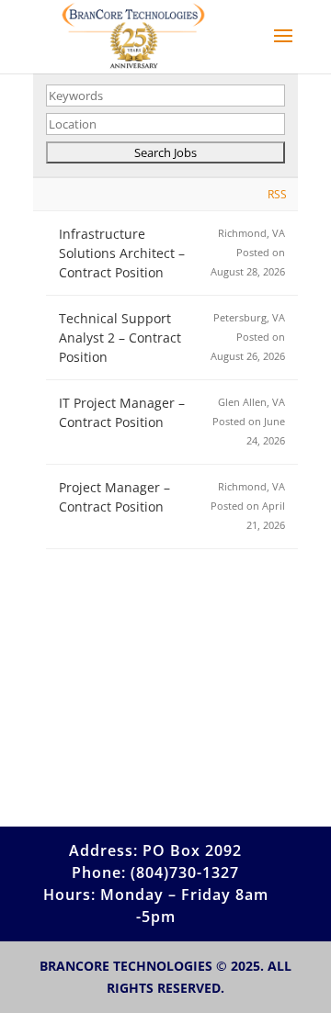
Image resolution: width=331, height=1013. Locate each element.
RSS (277, 194)
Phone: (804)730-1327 (155, 872)
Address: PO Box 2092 (155, 850)
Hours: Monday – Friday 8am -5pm (155, 905)
